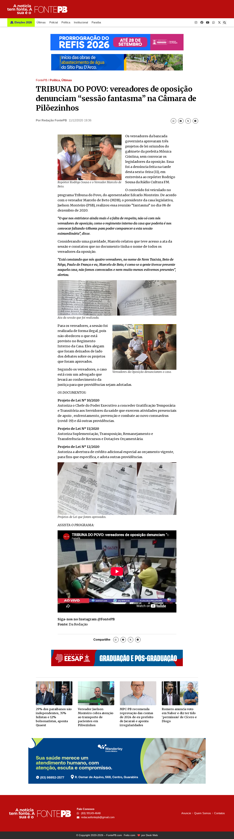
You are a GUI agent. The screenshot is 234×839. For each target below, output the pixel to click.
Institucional (81, 22)
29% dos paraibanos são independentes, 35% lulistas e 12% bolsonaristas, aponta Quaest (54, 717)
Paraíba (96, 22)
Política (65, 22)
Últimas (41, 22)
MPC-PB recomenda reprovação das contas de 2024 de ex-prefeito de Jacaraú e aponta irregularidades (136, 717)
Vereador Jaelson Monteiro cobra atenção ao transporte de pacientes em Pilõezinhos (95, 717)
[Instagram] (196, 22)
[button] (224, 22)
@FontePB (106, 619)
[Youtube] (208, 22)
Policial (53, 22)
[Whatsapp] (213, 22)
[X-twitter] (219, 22)
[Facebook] (202, 22)
